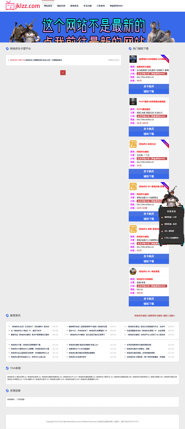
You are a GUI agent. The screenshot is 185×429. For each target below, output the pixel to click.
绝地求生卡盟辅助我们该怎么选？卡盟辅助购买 (44, 60)
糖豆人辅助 (169, 315)
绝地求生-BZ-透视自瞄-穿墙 (151, 186)
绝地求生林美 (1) (34, 377)
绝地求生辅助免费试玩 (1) (52, 377)
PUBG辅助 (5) (29, 379)
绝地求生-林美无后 (147, 144)
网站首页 (48, 6)
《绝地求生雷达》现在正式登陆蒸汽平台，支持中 (146, 327)
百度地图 (20, 399)
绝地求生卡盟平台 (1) (104, 377)
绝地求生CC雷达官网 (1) (16, 377)
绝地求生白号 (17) (70, 377)
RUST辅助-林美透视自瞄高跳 (152, 101)
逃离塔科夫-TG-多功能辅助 (79, 349)
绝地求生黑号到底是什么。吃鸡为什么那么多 (28, 357)
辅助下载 (149, 91)
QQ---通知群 (169, 231)
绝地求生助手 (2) (42, 379)
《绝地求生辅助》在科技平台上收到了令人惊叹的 (146, 335)
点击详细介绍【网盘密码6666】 (151, 74)
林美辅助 (10, 399)
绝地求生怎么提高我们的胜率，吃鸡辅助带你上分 (30, 353)
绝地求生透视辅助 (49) (89, 379)
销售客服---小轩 (170, 217)
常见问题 (88, 6)
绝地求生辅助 (141, 315)
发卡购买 (149, 86)
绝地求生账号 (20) (72, 379)
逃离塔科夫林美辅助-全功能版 (152, 59)
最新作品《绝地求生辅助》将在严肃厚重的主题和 (30, 335)
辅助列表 (61, 6)
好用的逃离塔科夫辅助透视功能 (139, 345)
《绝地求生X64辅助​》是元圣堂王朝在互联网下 (87, 335)
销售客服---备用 (170, 224)
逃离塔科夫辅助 (155, 315)
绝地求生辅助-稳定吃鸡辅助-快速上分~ (84, 345)
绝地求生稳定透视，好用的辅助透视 (141, 353)
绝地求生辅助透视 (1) (87, 377)
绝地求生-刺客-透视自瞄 (150, 229)
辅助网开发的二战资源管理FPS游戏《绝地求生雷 (88, 327)
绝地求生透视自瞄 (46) (123, 377)
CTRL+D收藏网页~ (171, 238)
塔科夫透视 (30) (157, 377)
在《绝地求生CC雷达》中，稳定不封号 (26, 331)
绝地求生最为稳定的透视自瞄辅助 (82, 353)
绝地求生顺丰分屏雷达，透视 (138, 349)
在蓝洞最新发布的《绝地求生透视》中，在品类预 (146, 331)
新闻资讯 (74, 6)
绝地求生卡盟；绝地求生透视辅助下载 (25, 345)
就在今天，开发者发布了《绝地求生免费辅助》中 (88, 331)
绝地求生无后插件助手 (77, 357)
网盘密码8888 (116, 6)
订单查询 (101, 6)
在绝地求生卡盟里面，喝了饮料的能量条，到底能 (146, 357)
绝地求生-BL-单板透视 (149, 271)
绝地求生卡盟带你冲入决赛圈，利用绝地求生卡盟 (30, 349)
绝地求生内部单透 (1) (141, 377)
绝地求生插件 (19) (57, 379)
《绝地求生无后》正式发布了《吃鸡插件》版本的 (30, 327)
